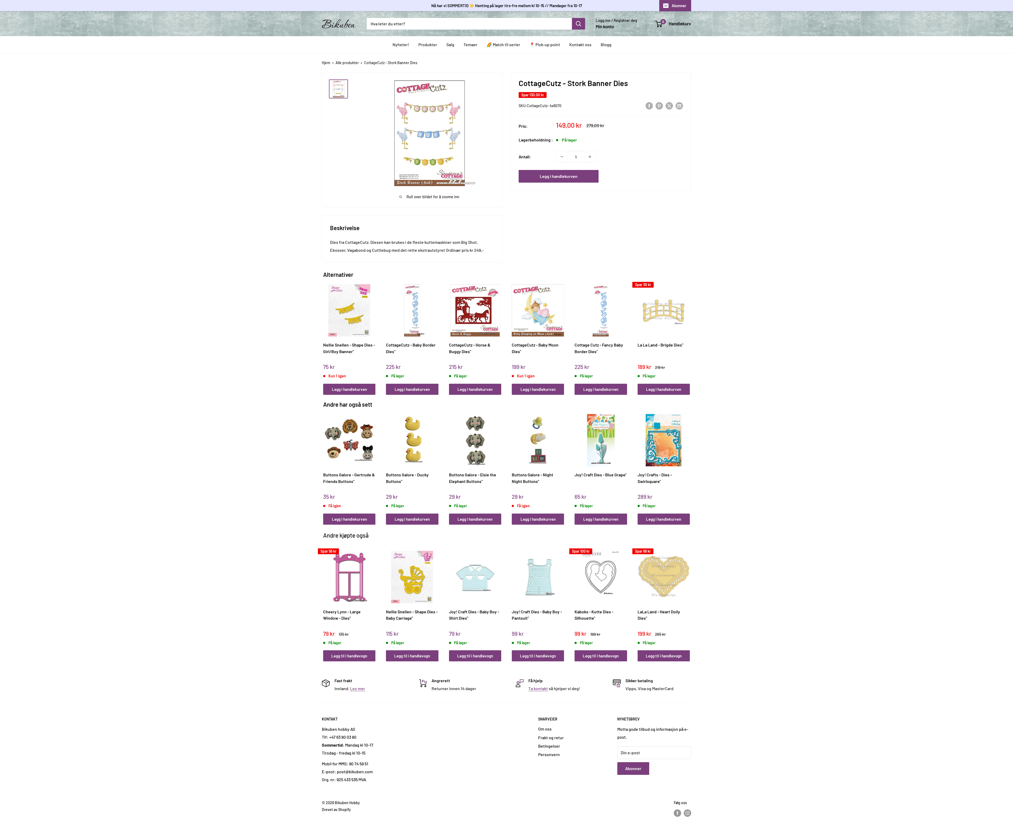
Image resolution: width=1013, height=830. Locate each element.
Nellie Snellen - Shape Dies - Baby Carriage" (412, 615)
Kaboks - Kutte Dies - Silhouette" (594, 615)
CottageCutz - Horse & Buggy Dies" (469, 348)
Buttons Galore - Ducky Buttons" (407, 478)
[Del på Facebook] (649, 105)
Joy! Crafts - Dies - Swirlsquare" (655, 478)
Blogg (606, 44)
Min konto (605, 26)
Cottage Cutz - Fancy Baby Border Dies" (599, 348)
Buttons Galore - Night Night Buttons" (532, 478)
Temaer (470, 44)
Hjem (326, 62)
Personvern (549, 754)
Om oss (545, 728)
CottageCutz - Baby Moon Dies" (535, 348)
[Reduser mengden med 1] (561, 156)
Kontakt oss (580, 44)
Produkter (427, 44)
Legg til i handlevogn (349, 655)
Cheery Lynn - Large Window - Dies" (342, 615)
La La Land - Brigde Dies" (660, 344)
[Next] (688, 333)
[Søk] (578, 24)
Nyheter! (401, 44)
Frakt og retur (551, 737)
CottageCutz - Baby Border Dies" (411, 348)
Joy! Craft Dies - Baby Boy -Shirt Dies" (474, 615)
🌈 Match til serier (503, 44)
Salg (450, 44)
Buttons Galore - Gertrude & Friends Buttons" (349, 478)
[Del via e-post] (679, 105)
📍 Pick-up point (544, 44)
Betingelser (549, 745)
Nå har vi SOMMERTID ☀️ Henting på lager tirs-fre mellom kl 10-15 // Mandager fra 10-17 (506, 5)
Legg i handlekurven (558, 176)
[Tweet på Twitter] (669, 105)
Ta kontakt (538, 688)
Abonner (679, 5)
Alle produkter (347, 62)
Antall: (525, 156)
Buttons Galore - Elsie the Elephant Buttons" (472, 478)
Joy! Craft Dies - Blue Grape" (601, 474)
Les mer (357, 688)
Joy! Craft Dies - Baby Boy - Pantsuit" (537, 615)
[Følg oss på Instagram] (687, 813)
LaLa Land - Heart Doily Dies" (659, 615)
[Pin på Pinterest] (659, 105)
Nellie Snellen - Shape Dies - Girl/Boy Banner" (349, 348)
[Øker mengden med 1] (589, 156)
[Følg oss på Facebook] (677, 813)
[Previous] (324, 333)
